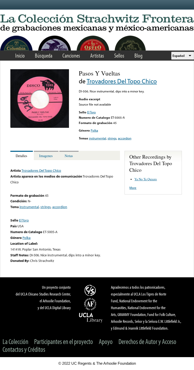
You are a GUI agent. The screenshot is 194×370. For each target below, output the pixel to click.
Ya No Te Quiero (145, 179)
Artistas (97, 55)
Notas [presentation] (69, 155)
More (132, 188)
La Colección (15, 341)
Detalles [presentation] (21, 155)
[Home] (97, 23)
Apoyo (106, 341)
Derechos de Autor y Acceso (147, 341)
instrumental (97, 138)
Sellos (119, 55)
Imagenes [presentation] (46, 155)
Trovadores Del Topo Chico (122, 81)
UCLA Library (91, 317)
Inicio (20, 55)
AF (91, 304)
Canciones (71, 55)
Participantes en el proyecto (63, 341)
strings (112, 138)
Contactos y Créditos (24, 349)
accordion (124, 138)
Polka (94, 130)
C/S (91, 290)
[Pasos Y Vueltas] (39, 127)
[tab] (22, 155)
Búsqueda (43, 55)
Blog (138, 55)
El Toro (91, 112)
